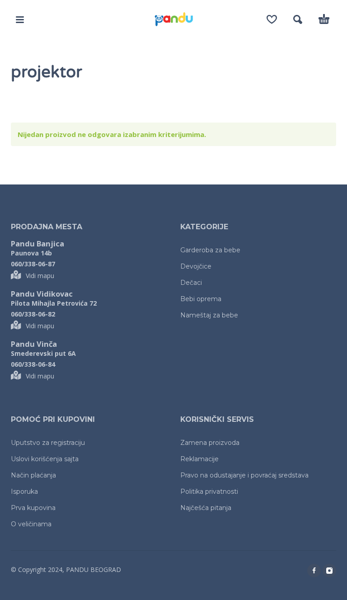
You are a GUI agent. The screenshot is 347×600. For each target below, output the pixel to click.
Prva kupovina (33, 508)
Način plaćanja (33, 475)
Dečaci (191, 283)
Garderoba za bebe (210, 250)
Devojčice (195, 266)
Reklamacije (199, 459)
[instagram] (329, 570)
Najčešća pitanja (205, 508)
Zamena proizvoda (209, 443)
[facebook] (314, 570)
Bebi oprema (200, 299)
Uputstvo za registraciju (48, 443)
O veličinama (31, 524)
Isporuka (24, 491)
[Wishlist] (272, 19)
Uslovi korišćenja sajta (45, 459)
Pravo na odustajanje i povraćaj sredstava (244, 475)
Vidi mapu (40, 275)
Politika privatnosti (209, 491)
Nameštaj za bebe (209, 315)
